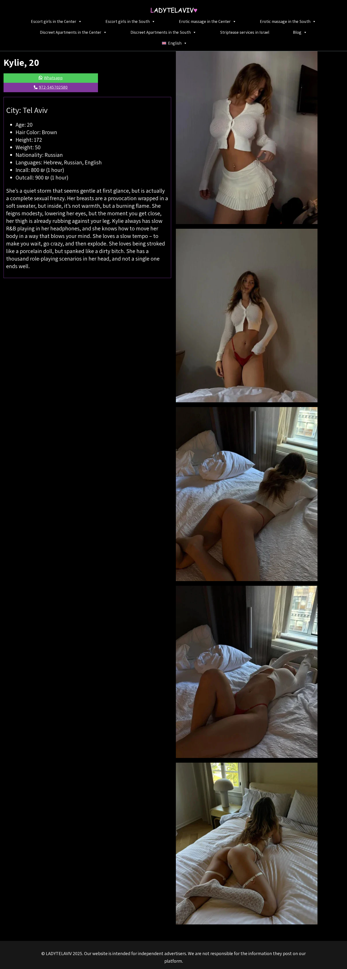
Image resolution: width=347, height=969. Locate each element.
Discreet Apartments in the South (161, 32)
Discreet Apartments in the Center (70, 32)
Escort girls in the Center (53, 21)
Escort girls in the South (128, 21)
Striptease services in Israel (244, 32)
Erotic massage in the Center (205, 21)
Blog (297, 32)
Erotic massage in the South (285, 21)
